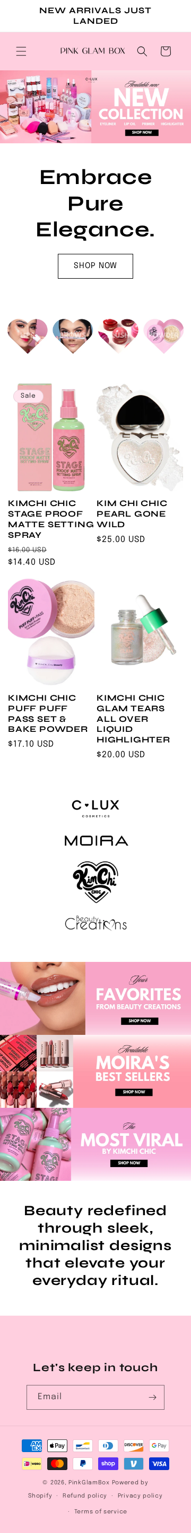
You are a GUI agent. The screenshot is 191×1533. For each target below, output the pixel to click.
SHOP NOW (95, 266)
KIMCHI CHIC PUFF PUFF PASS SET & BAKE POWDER (48, 713)
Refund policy (85, 1496)
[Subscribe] (152, 1397)
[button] (21, 51)
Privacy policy (140, 1496)
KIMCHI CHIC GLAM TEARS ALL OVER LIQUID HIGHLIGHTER (133, 719)
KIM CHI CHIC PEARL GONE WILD (132, 513)
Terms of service (100, 1512)
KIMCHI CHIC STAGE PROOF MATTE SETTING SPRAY (51, 518)
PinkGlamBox (89, 1483)
